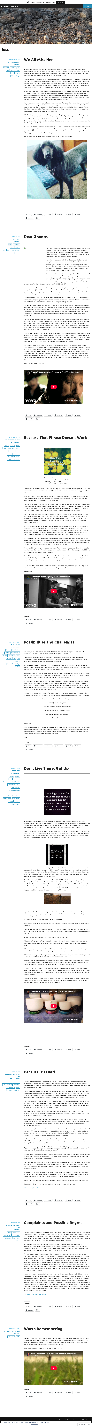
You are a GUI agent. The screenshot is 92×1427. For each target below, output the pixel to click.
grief (18, 70)
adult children (15, 650)
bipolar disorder (15, 653)
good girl (6, 68)
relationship (16, 459)
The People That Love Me (11, 1331)
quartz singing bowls (13, 796)
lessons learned (15, 250)
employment (16, 1235)
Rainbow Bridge (15, 76)
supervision (8, 1238)
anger (17, 445)
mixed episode (11, 1087)
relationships (15, 799)
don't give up (15, 782)
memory (17, 253)
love (4, 250)
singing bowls (7, 799)
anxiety (12, 445)
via (57, 907)
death (10, 245)
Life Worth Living (14, 62)
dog (18, 68)
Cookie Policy (34, 1424)
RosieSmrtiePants (9, 6)
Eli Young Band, (31, 1188)
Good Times (16, 771)
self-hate (9, 1090)
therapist (17, 801)
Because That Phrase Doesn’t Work (55, 438)
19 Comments (15, 443)
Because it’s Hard (39, 1072)
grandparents (7, 1235)
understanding (15, 804)
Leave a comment (14, 1079)
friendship (12, 451)
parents (17, 661)
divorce (5, 656)
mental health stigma (13, 457)
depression (11, 448)
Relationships (15, 644)
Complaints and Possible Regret (53, 1223)
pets (12, 73)
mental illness (11, 785)
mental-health (15, 787)
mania (17, 1087)
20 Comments (15, 647)
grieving (13, 70)
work (18, 1241)
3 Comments (16, 242)
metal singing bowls (14, 790)
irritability (9, 1085)
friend (17, 451)
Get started (60, 2)
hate (6, 451)
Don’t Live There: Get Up (46, 769)
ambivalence (15, 1233)
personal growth (14, 793)
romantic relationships (13, 664)
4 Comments (16, 65)
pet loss (17, 73)
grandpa (17, 247)
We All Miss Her (38, 60)
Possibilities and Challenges (49, 642)
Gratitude (16, 239)
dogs (10, 779)
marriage (9, 658)
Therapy (11, 801)
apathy (7, 445)
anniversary (16, 245)
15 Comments (15, 773)
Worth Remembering (43, 1329)
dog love (13, 68)
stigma (9, 459)
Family (5, 448)
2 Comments (16, 1230)
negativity (16, 1090)
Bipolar (17, 448)
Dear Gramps (36, 237)
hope (8, 782)
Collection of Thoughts (11, 440)
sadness (17, 667)
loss (8, 70)
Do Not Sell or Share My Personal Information (76, 1420)
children (7, 653)
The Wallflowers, (35, 1294)
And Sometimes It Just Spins (12, 1075)
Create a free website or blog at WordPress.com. (52, 1420)
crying (17, 656)
